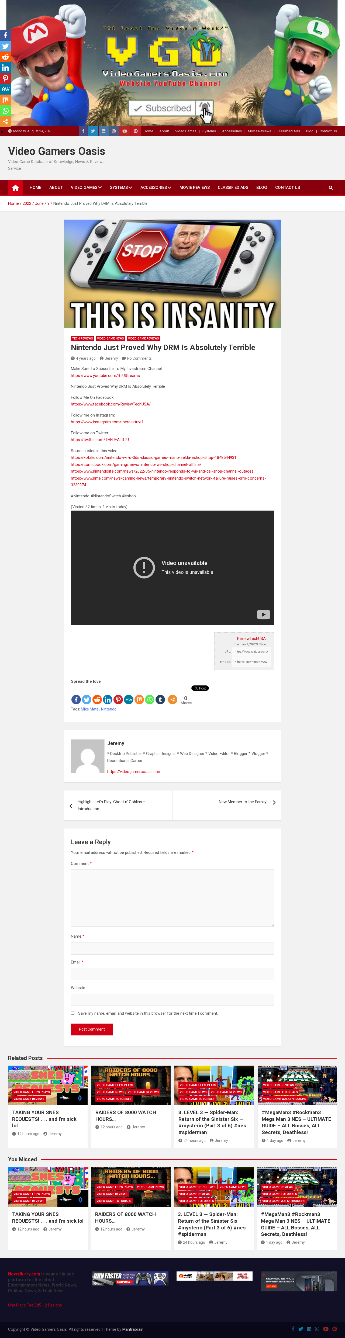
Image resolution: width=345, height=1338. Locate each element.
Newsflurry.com (24, 1274)
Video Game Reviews (143, 338)
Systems (209, 131)
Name (77, 936)
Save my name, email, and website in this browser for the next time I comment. (148, 1013)
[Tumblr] (160, 695)
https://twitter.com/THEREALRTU (100, 439)
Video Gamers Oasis (56, 151)
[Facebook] (76, 695)
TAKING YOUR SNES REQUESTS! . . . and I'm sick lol (44, 1119)
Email (77, 962)
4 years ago (86, 358)
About (164, 131)
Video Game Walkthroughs (284, 1099)
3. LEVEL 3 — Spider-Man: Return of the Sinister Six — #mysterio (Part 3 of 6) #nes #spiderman (212, 1122)
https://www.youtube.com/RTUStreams (105, 375)
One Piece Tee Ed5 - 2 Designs (35, 1305)
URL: (228, 651)
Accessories (232, 131)
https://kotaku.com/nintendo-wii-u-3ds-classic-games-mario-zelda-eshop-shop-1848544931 (153, 457)
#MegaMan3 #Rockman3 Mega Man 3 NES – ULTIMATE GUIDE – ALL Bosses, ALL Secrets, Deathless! (296, 1122)
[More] (172, 695)
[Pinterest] (118, 695)
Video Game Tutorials (114, 1099)
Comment (81, 863)
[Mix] (139, 695)
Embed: (225, 662)
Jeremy (111, 358)
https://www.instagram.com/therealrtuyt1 (107, 422)
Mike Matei (90, 709)
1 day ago (275, 1140)
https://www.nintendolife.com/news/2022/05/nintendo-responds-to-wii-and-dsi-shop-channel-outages (162, 471)
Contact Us (328, 131)
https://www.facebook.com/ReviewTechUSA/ (111, 404)
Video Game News (110, 338)
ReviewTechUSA (251, 638)
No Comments (139, 358)
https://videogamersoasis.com (134, 771)
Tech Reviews (82, 338)
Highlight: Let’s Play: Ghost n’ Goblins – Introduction (112, 805)
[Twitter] (86, 695)
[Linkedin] (107, 695)
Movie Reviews (259, 131)
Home (148, 131)
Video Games (185, 131)
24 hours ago (195, 1140)
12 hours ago (28, 1134)
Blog (309, 131)
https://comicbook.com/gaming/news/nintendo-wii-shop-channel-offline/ (136, 464)
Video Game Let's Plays (31, 1092)
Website (78, 987)
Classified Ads (288, 131)
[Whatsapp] (149, 695)
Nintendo (108, 709)
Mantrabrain (132, 1329)
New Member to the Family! (243, 801)
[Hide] (2, 132)
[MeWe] (128, 695)
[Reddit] (97, 695)
